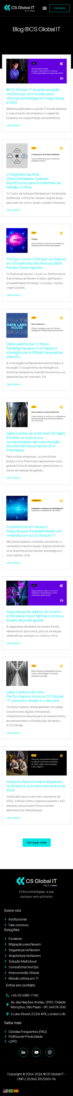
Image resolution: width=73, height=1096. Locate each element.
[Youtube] (36, 1052)
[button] (44, 8)
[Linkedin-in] (23, 1052)
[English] (5, 1090)
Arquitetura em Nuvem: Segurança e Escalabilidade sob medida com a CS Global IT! (34, 531)
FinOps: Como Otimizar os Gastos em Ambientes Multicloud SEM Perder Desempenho (36, 263)
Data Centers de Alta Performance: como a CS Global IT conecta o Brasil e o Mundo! (34, 696)
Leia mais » (13, 125)
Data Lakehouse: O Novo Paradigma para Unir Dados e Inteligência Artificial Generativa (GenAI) (34, 350)
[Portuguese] (11, 1090)
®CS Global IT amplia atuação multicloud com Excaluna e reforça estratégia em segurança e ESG (35, 96)
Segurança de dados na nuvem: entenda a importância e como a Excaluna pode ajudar (34, 616)
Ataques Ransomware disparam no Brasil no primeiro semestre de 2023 (35, 786)
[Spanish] (16, 1090)
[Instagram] (49, 1052)
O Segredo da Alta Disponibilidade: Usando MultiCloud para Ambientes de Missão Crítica (33, 181)
